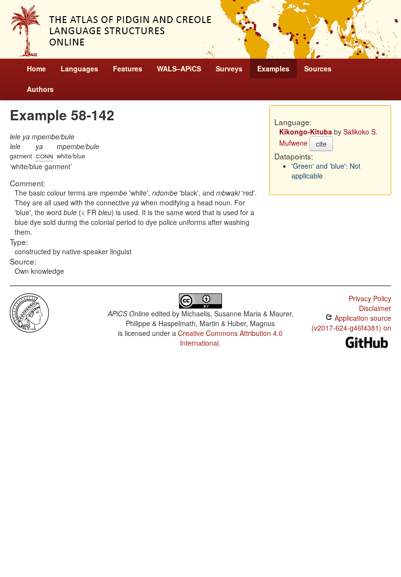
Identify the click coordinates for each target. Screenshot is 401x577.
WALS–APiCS (179, 68)
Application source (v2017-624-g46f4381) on (351, 323)
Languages (79, 68)
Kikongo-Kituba (305, 131)
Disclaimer (375, 308)
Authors (40, 89)
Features (127, 68)
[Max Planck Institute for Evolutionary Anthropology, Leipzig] (29, 312)
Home (36, 68)
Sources (318, 68)
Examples (273, 68)
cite (321, 144)
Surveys (229, 68)
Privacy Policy (370, 298)
